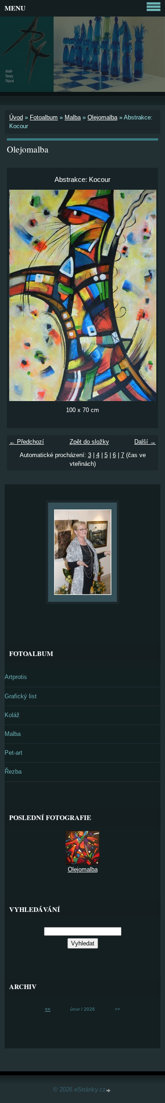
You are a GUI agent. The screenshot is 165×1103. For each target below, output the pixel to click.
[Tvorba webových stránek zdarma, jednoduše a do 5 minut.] (109, 1090)
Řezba (13, 771)
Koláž (12, 715)
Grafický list (21, 696)
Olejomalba (102, 117)
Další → (145, 441)
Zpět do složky (89, 441)
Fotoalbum (44, 117)
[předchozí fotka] (21, 295)
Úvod (16, 117)
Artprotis (16, 676)
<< (47, 1009)
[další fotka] (143, 295)
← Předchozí (26, 441)
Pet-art (13, 752)
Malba (73, 117)
